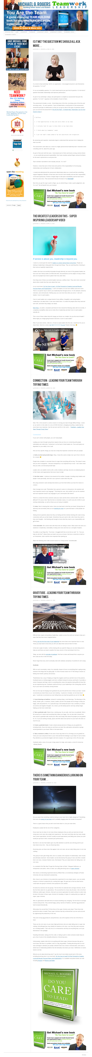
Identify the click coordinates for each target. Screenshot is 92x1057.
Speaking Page (9, 32)
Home (17, 32)
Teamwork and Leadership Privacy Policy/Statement (16, 200)
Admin (84, 1054)
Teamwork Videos (69, 32)
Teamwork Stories (10, 34)
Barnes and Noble (50, 960)
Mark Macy (36, 308)
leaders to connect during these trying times (64, 263)
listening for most (58, 508)
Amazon (40, 960)
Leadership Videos (42, 32)
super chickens (75, 868)
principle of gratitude (51, 654)
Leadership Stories (56, 32)
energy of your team (46, 819)
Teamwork (32, 32)
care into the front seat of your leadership (48, 641)
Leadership (23, 32)
